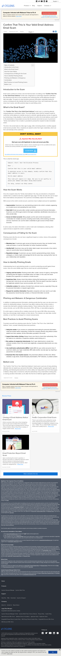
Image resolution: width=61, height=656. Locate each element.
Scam (4, 415)
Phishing (22, 31)
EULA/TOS (33, 511)
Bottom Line (7, 84)
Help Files (3, 598)
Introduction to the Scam (11, 67)
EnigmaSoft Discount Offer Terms (46, 619)
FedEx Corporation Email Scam (44, 417)
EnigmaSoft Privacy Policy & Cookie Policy (11, 619)
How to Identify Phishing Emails (13, 76)
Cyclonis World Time (20, 590)
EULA (46, 17)
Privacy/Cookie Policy (53, 17)
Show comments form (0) (31, 474)
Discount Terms (51, 511)
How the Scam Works (10, 71)
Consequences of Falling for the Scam (15, 73)
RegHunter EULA (43, 616)
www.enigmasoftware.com (12, 533)
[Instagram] (46, 1)
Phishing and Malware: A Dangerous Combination (14, 79)
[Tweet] (56, 31)
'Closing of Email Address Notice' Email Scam (15, 418)
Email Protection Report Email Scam (14, 454)
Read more (18, 428)
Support (39, 5)
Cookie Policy (48, 614)
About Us (3, 605)
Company (46, 5)
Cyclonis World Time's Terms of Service (28, 614)
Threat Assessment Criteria (8, 567)
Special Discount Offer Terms (8, 616)
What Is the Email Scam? (11, 69)
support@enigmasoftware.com (46, 540)
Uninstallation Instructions (28, 574)
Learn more (18, 16)
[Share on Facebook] (53, 31)
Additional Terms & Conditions (23, 616)
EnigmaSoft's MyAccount (13, 541)
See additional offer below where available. (14, 154)
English (31, 32)
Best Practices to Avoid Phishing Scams (15, 82)
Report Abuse (16, 605)
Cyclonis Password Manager (7, 590)
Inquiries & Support (21, 598)
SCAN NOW (29, 151)
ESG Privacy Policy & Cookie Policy (30, 619)
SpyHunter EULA (34, 616)
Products (26, 5)
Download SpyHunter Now (49, 13)
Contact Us (9, 605)
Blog (33, 5)
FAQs (7, 500)
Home (3, 581)
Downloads (13, 598)
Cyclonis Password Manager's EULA (9, 614)
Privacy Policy (44, 573)
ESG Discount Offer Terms (7, 622)
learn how (12, 512)
